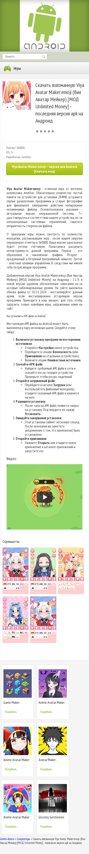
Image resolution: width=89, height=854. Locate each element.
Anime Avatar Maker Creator (52, 704)
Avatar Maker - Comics (48, 761)
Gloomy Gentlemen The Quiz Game (51, 819)
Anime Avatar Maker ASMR (16, 819)
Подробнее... (11, 712)
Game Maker (11, 702)
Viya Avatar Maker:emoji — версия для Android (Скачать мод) (44, 168)
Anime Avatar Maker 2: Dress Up (16, 761)
